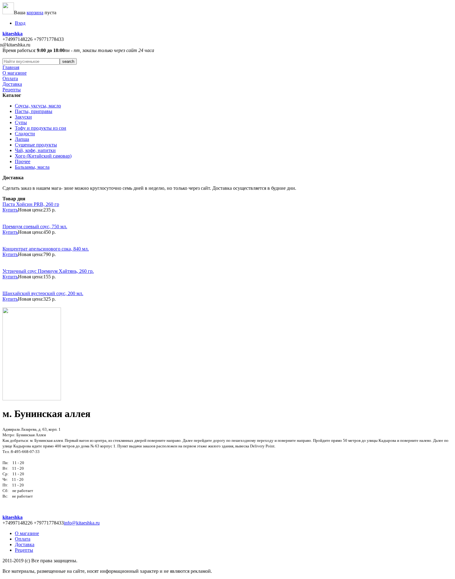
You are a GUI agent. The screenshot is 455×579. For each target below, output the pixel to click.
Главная (10, 67)
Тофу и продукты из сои (40, 128)
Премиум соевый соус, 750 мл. (34, 226)
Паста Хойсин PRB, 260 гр (30, 204)
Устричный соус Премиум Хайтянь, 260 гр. (48, 271)
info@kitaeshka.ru (82, 522)
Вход (20, 23)
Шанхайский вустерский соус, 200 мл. (42, 293)
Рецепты (11, 89)
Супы (21, 122)
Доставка (12, 84)
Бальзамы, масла (32, 167)
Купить (10, 209)
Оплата (10, 78)
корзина (35, 12)
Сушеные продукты (36, 144)
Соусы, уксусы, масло (38, 105)
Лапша (22, 139)
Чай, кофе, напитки (35, 150)
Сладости (25, 133)
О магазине (14, 73)
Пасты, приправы (33, 111)
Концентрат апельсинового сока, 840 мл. (45, 248)
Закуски (23, 117)
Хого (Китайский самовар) (43, 156)
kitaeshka (12, 33)
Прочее (22, 161)
